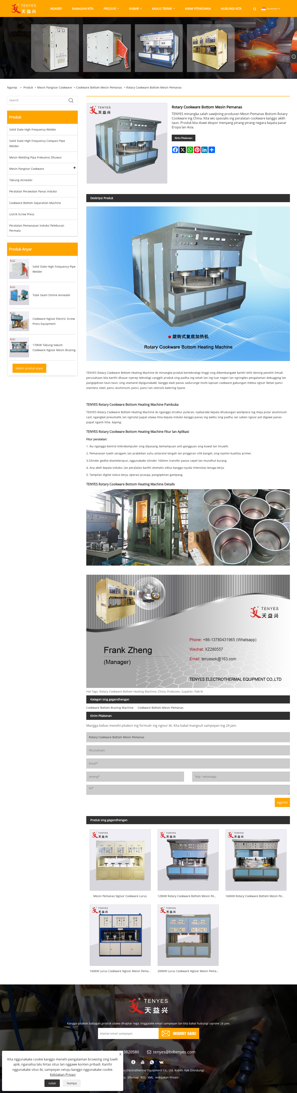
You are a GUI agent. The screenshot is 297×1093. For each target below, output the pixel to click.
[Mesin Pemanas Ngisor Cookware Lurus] (120, 858)
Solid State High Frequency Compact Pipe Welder (37, 143)
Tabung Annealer (21, 180)
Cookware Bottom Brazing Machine (110, 708)
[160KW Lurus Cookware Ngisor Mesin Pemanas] (120, 933)
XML (150, 1077)
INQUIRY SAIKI (184, 1033)
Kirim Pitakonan (183, 138)
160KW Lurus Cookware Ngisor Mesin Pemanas (121, 971)
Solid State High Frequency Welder (32, 129)
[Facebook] (133, 1062)
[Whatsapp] (152, 1062)
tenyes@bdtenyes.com (174, 1052)
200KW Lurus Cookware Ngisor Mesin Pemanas (189, 971)
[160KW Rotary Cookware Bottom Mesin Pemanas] (256, 858)
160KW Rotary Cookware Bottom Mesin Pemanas (257, 896)
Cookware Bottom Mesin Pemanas (99, 87)
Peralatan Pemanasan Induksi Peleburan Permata (36, 228)
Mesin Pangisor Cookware (54, 87)
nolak (52, 1083)
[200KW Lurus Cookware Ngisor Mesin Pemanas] (188, 933)
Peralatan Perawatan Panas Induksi (33, 191)
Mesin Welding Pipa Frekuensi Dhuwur (35, 157)
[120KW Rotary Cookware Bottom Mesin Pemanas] (188, 858)
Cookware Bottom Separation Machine (35, 203)
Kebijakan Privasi (166, 1077)
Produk (28, 87)
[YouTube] (142, 1062)
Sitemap (133, 1077)
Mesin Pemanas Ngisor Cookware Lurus (120, 896)
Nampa (72, 1083)
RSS (143, 1077)
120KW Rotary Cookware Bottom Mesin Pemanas (190, 896)
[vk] (161, 1062)
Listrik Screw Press (21, 214)
